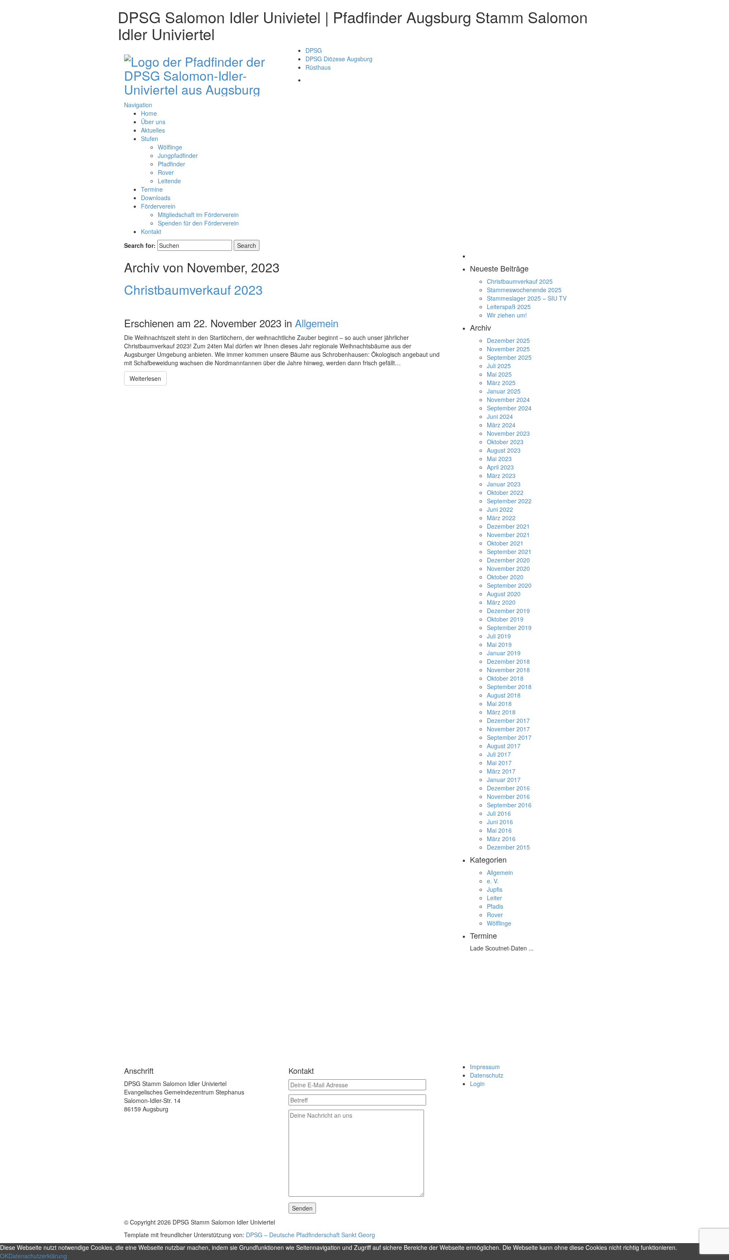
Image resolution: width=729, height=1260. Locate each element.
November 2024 (508, 399)
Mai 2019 (499, 644)
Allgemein (316, 322)
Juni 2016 (500, 821)
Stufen (149, 138)
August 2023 (504, 450)
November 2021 (508, 534)
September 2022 (509, 501)
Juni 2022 (500, 509)
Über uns (153, 121)
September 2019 (509, 627)
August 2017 (504, 745)
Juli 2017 (499, 754)
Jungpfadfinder (178, 155)
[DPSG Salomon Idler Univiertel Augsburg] (200, 74)
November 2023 (508, 433)
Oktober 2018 (505, 678)
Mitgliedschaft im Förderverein (198, 214)
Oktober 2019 (505, 619)
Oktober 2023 (505, 441)
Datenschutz (486, 1075)
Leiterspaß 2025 (509, 306)
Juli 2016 (499, 813)
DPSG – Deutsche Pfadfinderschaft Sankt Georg (310, 1234)
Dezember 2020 (508, 560)
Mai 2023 (499, 458)
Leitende (169, 181)
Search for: (140, 245)
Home (149, 113)
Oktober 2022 (505, 492)
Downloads (155, 197)
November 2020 (508, 568)
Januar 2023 (504, 484)
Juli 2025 (499, 365)
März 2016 (501, 838)
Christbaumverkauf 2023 (193, 289)
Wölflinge (170, 147)
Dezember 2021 (508, 526)
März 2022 (501, 517)
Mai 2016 (499, 830)
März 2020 (501, 602)
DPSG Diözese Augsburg (339, 58)
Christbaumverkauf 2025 (520, 281)
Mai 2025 (499, 374)
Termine (152, 189)
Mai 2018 (499, 703)
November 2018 (508, 669)
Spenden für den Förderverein (198, 223)
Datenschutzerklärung (37, 1256)
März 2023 (501, 475)
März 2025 (501, 382)
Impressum (485, 1066)
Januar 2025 (504, 391)
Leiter (494, 897)
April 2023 (500, 467)
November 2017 (508, 729)
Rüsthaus (318, 67)
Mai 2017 (499, 762)
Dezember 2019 (508, 610)
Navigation (138, 104)
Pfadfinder (171, 164)
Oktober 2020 (505, 577)
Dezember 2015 (508, 847)
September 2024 (509, 408)
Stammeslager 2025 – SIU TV (527, 298)
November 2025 (508, 349)
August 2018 (504, 695)
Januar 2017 (504, 779)
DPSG (313, 50)
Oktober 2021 (505, 543)
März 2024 (501, 425)
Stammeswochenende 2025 (524, 289)
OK (4, 1256)
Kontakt (151, 231)
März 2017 (501, 771)
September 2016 (509, 805)
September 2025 (509, 357)
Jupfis (494, 889)
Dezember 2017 (508, 720)
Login (477, 1083)
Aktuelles (153, 130)
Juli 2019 (499, 636)
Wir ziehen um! (507, 315)
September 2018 (509, 686)
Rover (166, 172)
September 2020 (509, 585)
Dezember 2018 (508, 661)
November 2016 (508, 796)
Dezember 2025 (508, 340)
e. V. (493, 881)
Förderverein (158, 206)
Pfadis (495, 906)
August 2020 (504, 593)
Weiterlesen (145, 378)
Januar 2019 (504, 653)
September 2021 (509, 551)
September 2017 (509, 737)
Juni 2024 (500, 416)
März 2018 (501, 712)
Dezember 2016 (508, 788)
